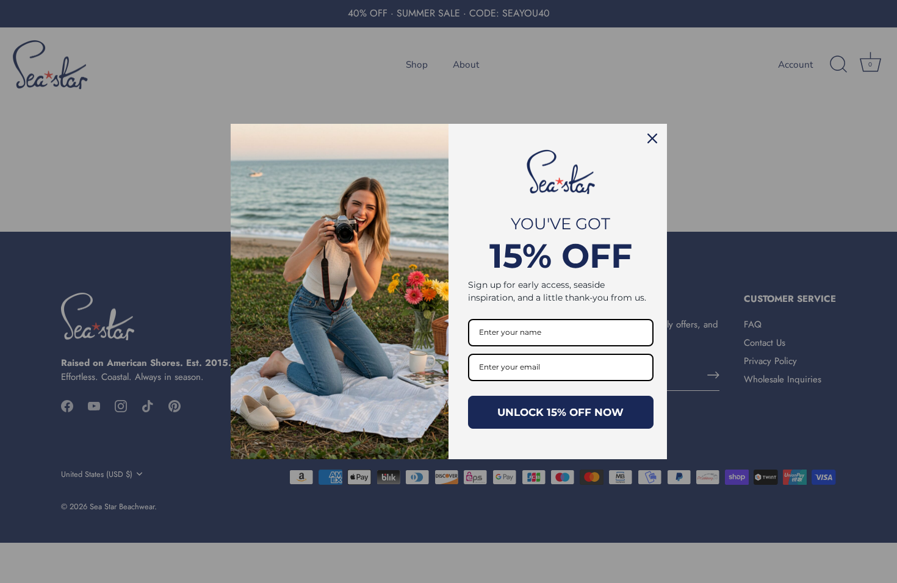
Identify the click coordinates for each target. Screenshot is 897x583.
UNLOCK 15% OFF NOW (560, 412)
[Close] (652, 138)
